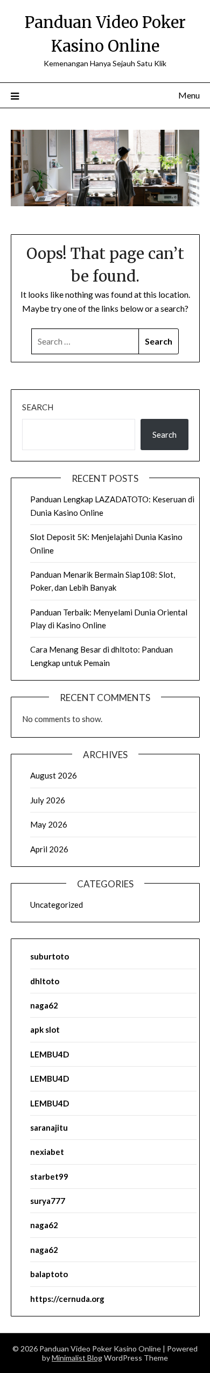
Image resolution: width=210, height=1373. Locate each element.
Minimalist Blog (77, 1357)
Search (37, 407)
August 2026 (53, 775)
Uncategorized (56, 904)
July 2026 (47, 800)
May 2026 (48, 824)
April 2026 (49, 849)
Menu (189, 95)
